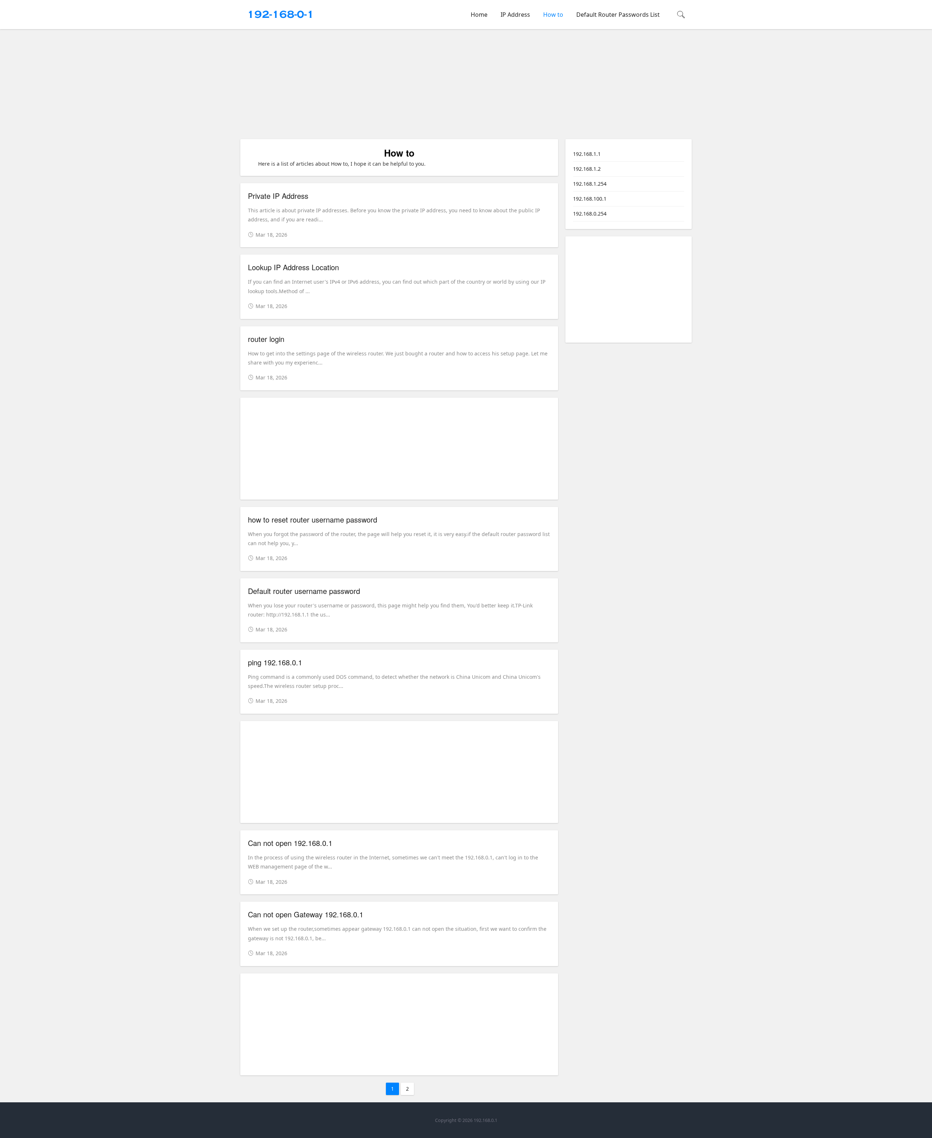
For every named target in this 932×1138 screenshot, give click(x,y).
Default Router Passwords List (618, 15)
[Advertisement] (467, 85)
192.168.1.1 (587, 153)
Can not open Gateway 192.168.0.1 (305, 914)
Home (479, 15)
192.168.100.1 (590, 198)
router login (266, 339)
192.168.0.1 (485, 1120)
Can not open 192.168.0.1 (290, 843)
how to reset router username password (312, 519)
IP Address (515, 15)
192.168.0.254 (590, 213)
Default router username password (304, 591)
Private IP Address (278, 195)
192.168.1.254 (590, 183)
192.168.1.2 (587, 168)
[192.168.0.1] (280, 22)
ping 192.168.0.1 (275, 662)
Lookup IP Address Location (293, 267)
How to (553, 15)
